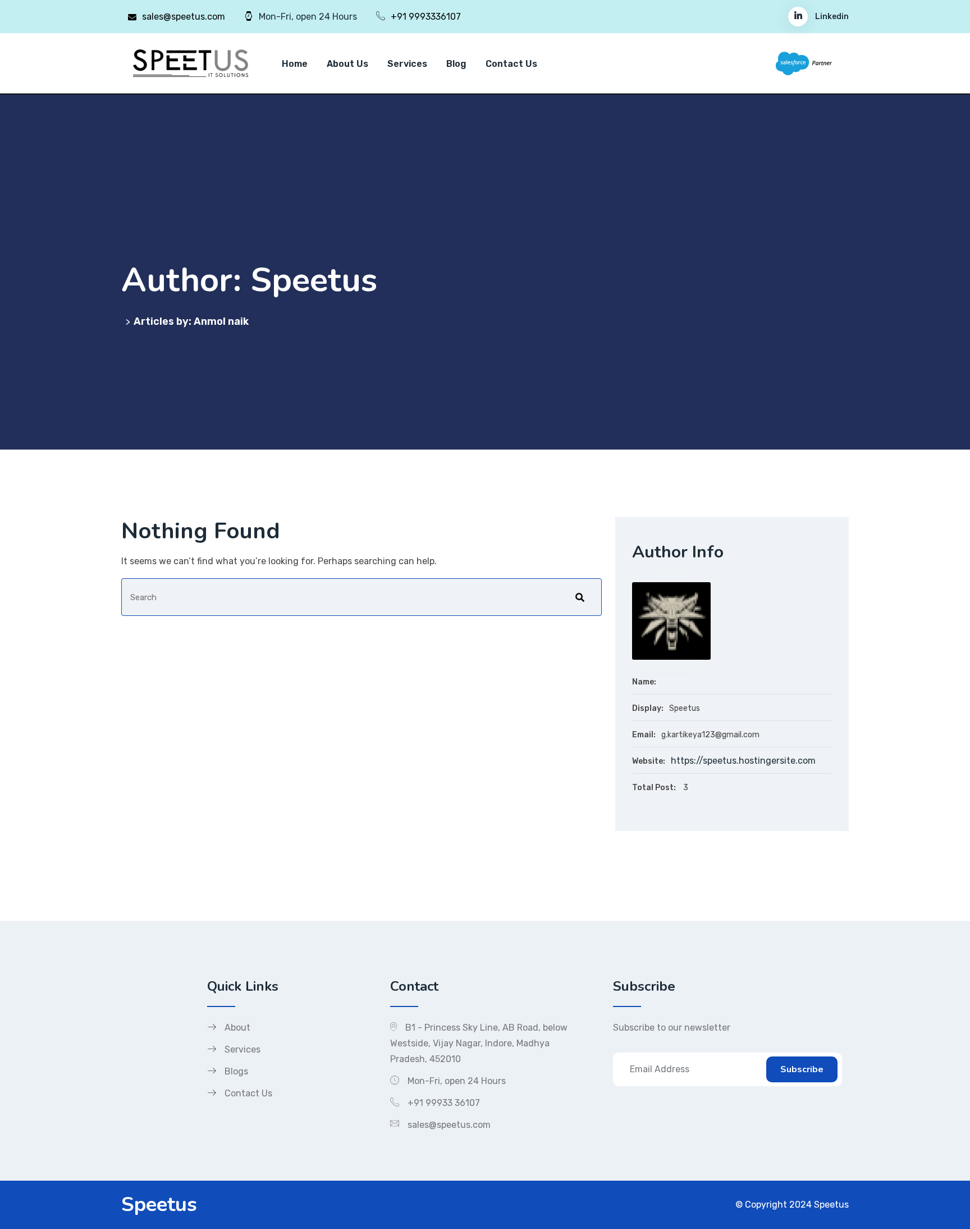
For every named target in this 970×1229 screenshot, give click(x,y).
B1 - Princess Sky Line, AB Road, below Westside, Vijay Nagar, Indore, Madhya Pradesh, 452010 (479, 1043)
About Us (347, 63)
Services (407, 63)
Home (295, 63)
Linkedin (831, 16)
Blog (456, 63)
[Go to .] (123, 321)
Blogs (236, 1071)
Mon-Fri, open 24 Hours (457, 1081)
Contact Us (511, 63)
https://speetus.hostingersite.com (743, 760)
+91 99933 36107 (444, 1103)
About (237, 1027)
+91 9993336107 (426, 16)
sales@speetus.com (183, 16)
